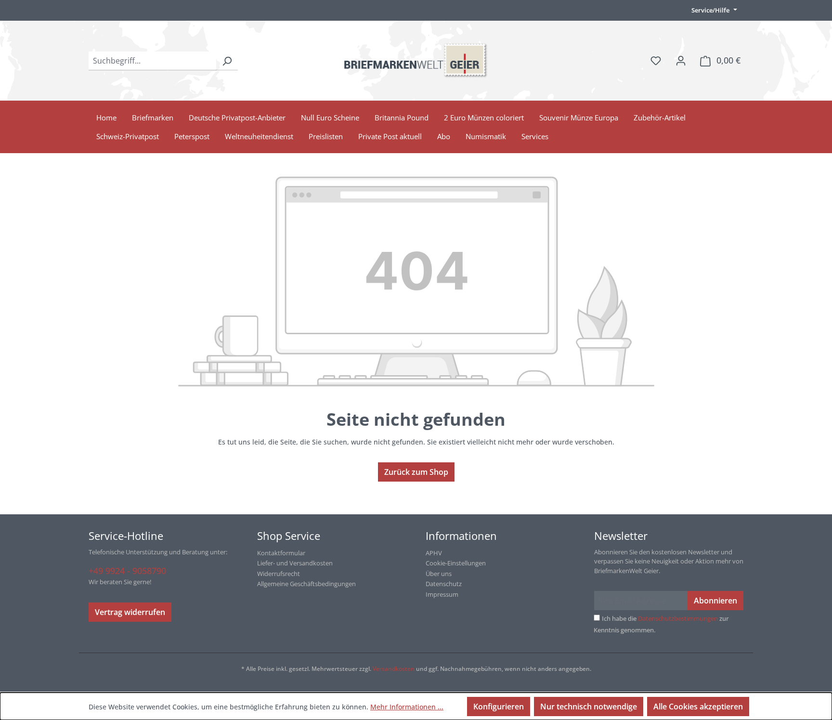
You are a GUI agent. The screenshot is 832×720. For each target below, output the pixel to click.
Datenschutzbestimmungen (678, 618)
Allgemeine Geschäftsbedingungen (306, 583)
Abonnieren (715, 600)
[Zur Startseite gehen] (416, 60)
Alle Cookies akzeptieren (698, 706)
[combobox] (152, 61)
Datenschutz (444, 583)
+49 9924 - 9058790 (127, 570)
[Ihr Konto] (680, 60)
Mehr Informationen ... (406, 706)
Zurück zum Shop (416, 472)
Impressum (442, 594)
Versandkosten (394, 669)
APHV (434, 553)
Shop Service (288, 535)
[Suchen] (227, 61)
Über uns (439, 573)
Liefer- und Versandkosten (295, 563)
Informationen (461, 535)
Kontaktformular (281, 553)
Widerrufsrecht (278, 573)
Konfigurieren (498, 706)
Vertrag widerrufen (130, 612)
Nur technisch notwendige (588, 706)
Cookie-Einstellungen (456, 563)
